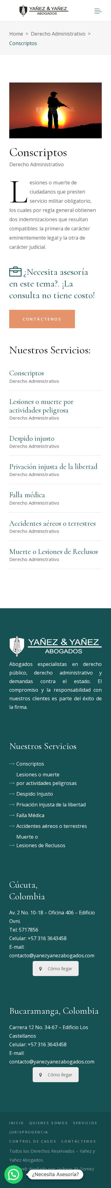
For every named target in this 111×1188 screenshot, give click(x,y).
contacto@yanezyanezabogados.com (51, 955)
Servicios (85, 1123)
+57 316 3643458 (47, 938)
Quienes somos (48, 1123)
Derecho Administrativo (58, 33)
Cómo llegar (60, 968)
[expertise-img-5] (55, 110)
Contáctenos (78, 1141)
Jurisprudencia (28, 1132)
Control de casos (32, 1141)
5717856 (28, 929)
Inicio (16, 1123)
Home (16, 33)
